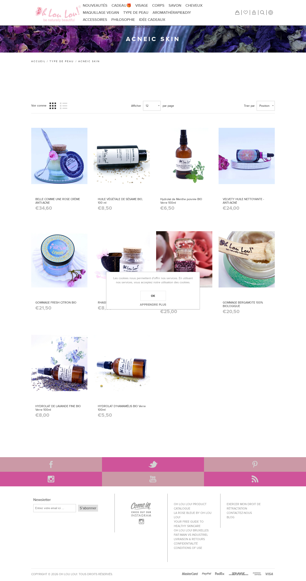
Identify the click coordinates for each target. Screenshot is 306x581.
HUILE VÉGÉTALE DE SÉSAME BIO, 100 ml (120, 201)
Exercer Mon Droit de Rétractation (244, 506)
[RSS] (255, 479)
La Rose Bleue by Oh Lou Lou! (192, 515)
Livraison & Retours (189, 539)
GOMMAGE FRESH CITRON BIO (55, 302)
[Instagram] (51, 479)
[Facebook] (51, 464)
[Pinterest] (255, 464)
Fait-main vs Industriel (191, 535)
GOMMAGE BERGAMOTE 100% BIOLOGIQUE (243, 304)
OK (153, 295)
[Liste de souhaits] (245, 12)
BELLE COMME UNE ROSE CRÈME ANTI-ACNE (57, 201)
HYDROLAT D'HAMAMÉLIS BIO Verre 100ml (122, 408)
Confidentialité (186, 543)
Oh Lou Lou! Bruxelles (191, 530)
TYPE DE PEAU (62, 61)
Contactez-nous (239, 513)
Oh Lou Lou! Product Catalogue (190, 506)
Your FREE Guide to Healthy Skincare (189, 524)
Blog (230, 517)
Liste (63, 105)
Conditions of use (188, 548)
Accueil (38, 61)
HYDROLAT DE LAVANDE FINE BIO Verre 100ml (58, 408)
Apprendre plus (153, 304)
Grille (52, 105)
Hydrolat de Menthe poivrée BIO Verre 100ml (181, 201)
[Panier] (237, 12)
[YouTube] (153, 479)
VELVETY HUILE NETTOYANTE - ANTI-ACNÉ (243, 201)
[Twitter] (153, 464)
